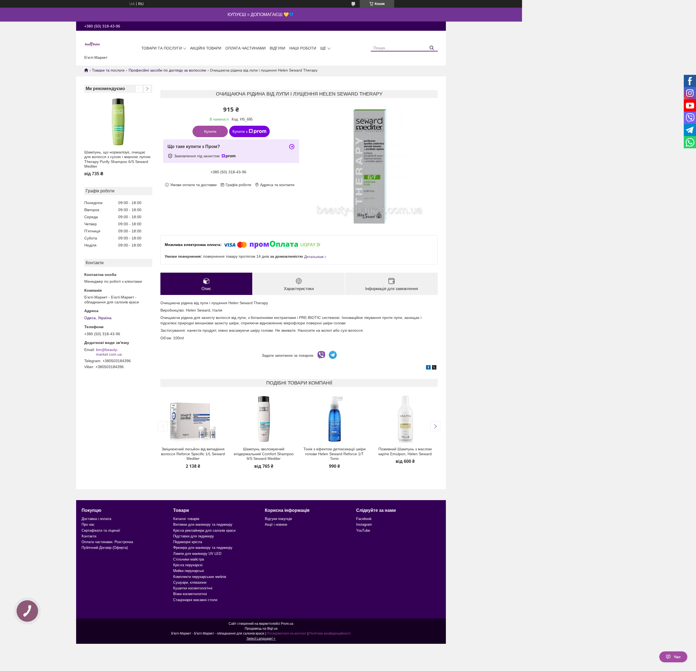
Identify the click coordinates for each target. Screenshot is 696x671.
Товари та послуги (161, 48)
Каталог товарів (186, 519)
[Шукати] (431, 48)
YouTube (363, 530)
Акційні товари (205, 48)
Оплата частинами (245, 48)
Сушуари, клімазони (189, 582)
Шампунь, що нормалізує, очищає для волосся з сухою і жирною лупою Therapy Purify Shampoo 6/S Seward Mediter (117, 159)
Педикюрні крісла (187, 542)
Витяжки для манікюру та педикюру (202, 524)
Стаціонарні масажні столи (195, 600)
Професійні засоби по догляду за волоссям (167, 70)
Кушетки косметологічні (192, 588)
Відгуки (277, 48)
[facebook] (428, 368)
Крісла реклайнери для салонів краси (204, 530)
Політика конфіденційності (330, 633)
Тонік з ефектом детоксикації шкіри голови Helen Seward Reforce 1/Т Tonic (334, 454)
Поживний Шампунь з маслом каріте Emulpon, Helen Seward (405, 451)
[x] (434, 368)
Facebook (364, 519)
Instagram (364, 524)
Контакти (89, 536)
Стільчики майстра (188, 559)
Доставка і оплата (96, 519)
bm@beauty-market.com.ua (109, 352)
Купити (210, 131)
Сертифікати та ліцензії (101, 530)
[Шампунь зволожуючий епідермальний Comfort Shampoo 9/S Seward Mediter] (263, 419)
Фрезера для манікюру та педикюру (202, 548)
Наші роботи (302, 48)
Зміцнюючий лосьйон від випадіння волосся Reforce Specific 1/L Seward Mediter (193, 454)
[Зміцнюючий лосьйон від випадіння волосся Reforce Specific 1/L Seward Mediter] (192, 419)
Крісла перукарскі (188, 565)
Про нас (88, 524)
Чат (677, 657)
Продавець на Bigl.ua (261, 628)
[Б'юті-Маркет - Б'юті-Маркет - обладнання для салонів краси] (92, 44)
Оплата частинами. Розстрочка (107, 542)
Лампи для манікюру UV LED (197, 554)
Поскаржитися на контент (287, 633)
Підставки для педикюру (193, 536)
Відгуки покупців (278, 519)
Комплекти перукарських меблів (199, 577)
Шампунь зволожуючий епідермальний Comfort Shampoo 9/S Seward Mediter (264, 454)
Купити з (239, 131)
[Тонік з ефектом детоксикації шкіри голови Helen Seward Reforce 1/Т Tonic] (334, 419)
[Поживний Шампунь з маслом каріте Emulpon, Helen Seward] (405, 419)
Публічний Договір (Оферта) (105, 548)
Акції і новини (276, 524)
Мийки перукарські (188, 571)
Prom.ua (287, 624)
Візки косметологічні (190, 594)
